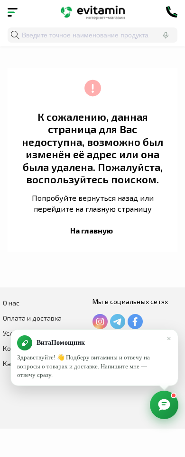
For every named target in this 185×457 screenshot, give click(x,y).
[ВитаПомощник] (164, 405)
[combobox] (92, 35)
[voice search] (165, 35)
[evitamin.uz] (93, 12)
